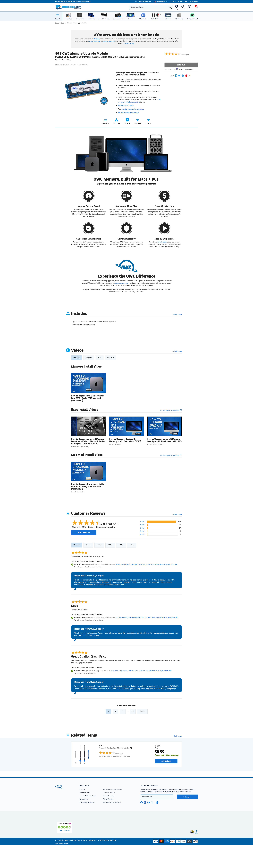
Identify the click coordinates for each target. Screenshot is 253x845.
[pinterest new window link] (157, 802)
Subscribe (187, 797)
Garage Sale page (94, 41)
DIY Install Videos (85, 793)
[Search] (170, 7)
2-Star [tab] (121, 545)
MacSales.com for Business (112, 802)
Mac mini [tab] (110, 358)
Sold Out (181, 65)
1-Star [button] (142, 534)
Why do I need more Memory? (128, 113)
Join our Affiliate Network (88, 796)
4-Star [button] (142, 525)
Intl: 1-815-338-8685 (191, 1)
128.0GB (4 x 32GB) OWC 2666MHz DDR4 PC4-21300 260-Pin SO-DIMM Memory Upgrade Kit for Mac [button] (147, 617)
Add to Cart (166, 761)
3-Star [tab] (110, 545)
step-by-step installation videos (132, 109)
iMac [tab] (99, 358)
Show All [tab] (76, 358)
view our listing (129, 44)
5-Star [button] (142, 522)
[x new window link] (152, 802)
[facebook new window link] (141, 802)
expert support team (122, 283)
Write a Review (84, 532)
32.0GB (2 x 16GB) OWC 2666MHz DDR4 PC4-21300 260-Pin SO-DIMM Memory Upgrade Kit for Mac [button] (141, 671)
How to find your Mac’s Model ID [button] (170, 410)
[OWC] (68, 7)
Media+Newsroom (109, 796)
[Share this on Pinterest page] (187, 75)
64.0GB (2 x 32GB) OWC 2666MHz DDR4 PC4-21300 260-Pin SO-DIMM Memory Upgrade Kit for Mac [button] (146, 564)
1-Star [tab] (132, 545)
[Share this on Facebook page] (183, 75)
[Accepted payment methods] (175, 841)
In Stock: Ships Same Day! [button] (168, 755)
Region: (161, 1)
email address (147, 797)
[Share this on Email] (190, 75)
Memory (97, 39)
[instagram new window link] (145, 802)
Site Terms (100, 840)
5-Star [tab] (88, 545)
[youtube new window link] (148, 802)
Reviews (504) (185, 55)
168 (133, 711)
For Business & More (144, 1)
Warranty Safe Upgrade (126, 105)
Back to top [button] (178, 514)
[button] (111, 753)
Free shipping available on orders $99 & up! (69, 1)
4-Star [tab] (99, 545)
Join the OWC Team (109, 793)
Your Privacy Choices (61, 843)
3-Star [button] (142, 528)
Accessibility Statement (87, 802)
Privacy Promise (108, 799)
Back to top (178, 314)
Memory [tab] (89, 358)
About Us (82, 789)
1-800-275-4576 (177, 1)
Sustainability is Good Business (113, 789)
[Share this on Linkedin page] (176, 75)
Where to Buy (84, 799)
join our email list (109, 41)
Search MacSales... (137, 7)
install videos (162, 242)
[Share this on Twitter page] (180, 75)
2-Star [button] (142, 531)
